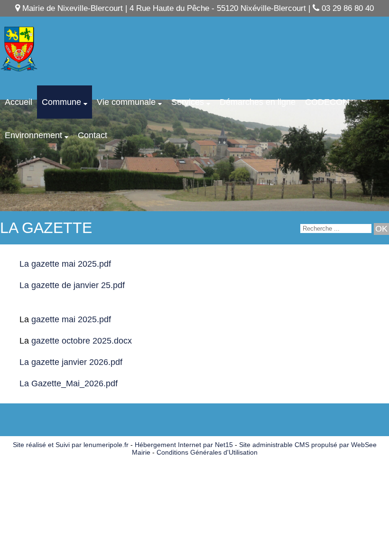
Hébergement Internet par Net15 (184, 444)
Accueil (18, 102)
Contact (92, 135)
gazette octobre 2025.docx (81, 340)
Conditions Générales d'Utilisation (207, 452)
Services (187, 102)
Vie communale (126, 102)
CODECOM (327, 102)
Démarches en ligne (258, 102)
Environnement (33, 135)
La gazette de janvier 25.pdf (72, 285)
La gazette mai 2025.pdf (65, 264)
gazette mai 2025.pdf (70, 319)
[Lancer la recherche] (381, 229)
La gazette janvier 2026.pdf (70, 362)
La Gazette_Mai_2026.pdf (68, 383)
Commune (61, 102)
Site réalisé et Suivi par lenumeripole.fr (71, 444)
